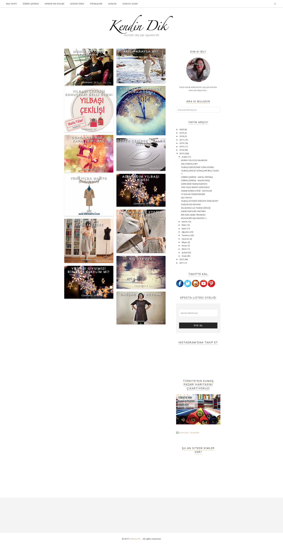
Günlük (112, 3)
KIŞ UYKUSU (141, 258)
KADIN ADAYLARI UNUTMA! (193, 211)
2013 (182, 153)
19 (147, 203)
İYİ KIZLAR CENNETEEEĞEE (89, 223)
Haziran (186, 239)
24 (95, 82)
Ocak (184, 256)
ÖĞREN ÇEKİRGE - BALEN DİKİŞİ (141, 142)
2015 (182, 146)
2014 (182, 150)
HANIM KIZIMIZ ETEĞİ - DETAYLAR (141, 214)
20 (147, 249)
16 (95, 212)
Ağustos (186, 232)
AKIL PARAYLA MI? (141, 51)
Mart (184, 249)
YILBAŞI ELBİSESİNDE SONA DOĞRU (141, 90)
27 (147, 167)
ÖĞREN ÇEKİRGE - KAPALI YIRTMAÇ (89, 139)
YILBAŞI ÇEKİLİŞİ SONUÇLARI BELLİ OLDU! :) (88, 94)
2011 (182, 263)
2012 (182, 259)
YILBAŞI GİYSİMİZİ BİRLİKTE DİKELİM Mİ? (89, 270)
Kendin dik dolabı (54, 3)
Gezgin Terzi (77, 3)
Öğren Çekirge (31, 3)
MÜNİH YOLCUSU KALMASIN (89, 53)
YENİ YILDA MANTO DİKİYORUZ (88, 179)
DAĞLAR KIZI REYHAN (141, 294)
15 (147, 131)
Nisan (185, 245)
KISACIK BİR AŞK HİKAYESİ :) (194, 218)
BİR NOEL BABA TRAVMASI (193, 215)
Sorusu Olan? (130, 3)
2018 (182, 136)
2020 (182, 129)
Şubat (185, 252)
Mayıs (185, 242)
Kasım (185, 221)
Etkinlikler (96, 3)
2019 (182, 133)
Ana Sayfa (11, 3)
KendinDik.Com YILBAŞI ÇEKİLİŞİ (196, 208)
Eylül (184, 228)
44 (95, 259)
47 (147, 321)
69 (147, 79)
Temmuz (186, 235)
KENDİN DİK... (135, 538)
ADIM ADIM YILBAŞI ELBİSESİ (141, 178)
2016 (182, 143)
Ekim (184, 225)
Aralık (184, 157)
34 (95, 128)
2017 (182, 140)
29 (95, 169)
